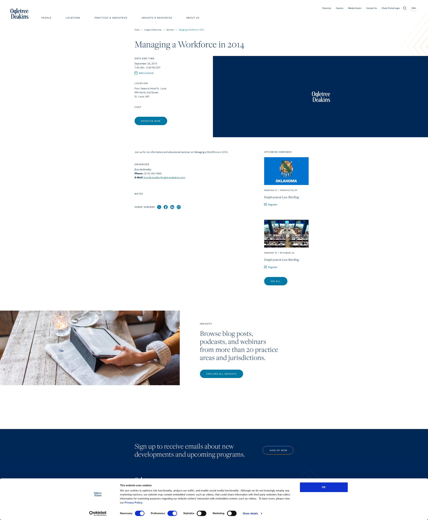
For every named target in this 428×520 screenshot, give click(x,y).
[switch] (172, 513)
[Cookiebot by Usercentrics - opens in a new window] (98, 513)
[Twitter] (159, 207)
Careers (340, 8)
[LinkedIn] (172, 207)
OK (324, 487)
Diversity (326, 8)
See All (276, 281)
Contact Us (371, 8)
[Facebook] (166, 207)
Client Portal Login (391, 8)
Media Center (354, 8)
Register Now (151, 121)
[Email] (179, 207)
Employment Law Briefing (281, 197)
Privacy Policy (133, 502)
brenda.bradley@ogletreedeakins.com (164, 177)
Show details (250, 513)
